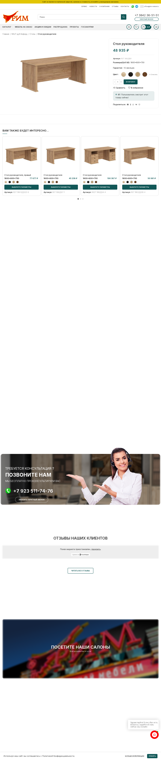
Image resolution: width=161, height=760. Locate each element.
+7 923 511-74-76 (33, 490)
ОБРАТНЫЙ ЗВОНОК (146, 19)
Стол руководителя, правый (17, 175)
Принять (152, 756)
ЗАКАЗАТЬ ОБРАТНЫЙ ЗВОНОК (32, 500)
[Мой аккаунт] (129, 27)
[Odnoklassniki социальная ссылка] (130, 104)
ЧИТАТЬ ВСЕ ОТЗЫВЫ (80, 571)
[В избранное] (37, 152)
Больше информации (134, 756)
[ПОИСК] (123, 17)
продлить (96, 549)
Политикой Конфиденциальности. (58, 756)
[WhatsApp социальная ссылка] (133, 104)
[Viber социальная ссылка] (139, 104)
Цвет (115, 74)
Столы (33, 34)
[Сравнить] (37, 142)
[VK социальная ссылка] (136, 104)
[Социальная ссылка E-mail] (127, 104)
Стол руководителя (53, 175)
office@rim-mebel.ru (151, 6)
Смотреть (37, 147)
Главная (6, 34)
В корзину (130, 82)
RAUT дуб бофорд (20, 34)
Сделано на (75, 554)
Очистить (154, 74)
